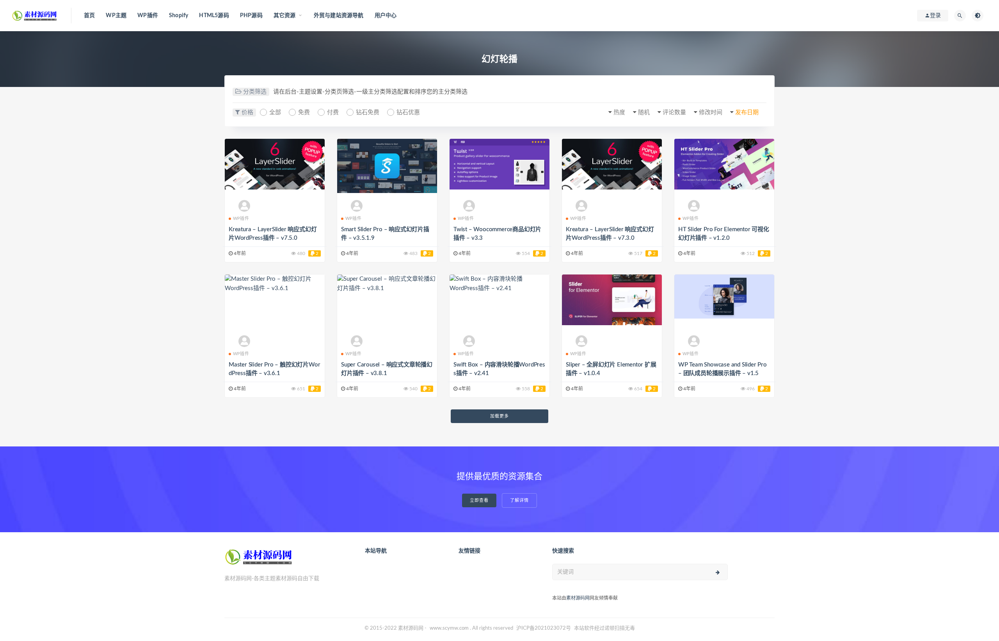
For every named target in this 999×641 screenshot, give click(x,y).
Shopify (178, 15)
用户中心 (386, 15)
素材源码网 (578, 598)
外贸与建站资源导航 (339, 15)
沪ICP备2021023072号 (543, 628)
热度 (619, 112)
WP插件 (147, 15)
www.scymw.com (449, 628)
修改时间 (710, 112)
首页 (89, 15)
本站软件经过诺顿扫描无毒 (604, 628)
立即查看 (479, 500)
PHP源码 (251, 15)
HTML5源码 (214, 15)
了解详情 (519, 500)
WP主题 (116, 15)
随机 (644, 112)
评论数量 (674, 112)
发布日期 (747, 112)
